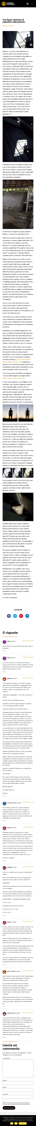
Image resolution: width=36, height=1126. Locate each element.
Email (5, 1087)
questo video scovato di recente (13, 378)
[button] (27, 3)
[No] (33, 1120)
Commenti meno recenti (10, 636)
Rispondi (4, 650)
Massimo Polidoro (11, 4)
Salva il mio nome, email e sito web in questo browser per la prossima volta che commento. (16, 1103)
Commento (6, 1058)
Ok (12, 1123)
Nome (5, 1080)
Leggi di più (22, 1123)
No (16, 1123)
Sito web (5, 1094)
